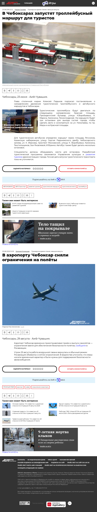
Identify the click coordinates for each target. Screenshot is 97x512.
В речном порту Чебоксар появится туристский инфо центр (72, 204)
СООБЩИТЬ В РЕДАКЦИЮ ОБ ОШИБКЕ (30, 468)
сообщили (81, 346)
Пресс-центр (52, 460)
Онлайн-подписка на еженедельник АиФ (33, 462)
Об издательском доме (36, 460)
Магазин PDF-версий (67, 460)
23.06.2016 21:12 (7, 9)
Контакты (21, 460)
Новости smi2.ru (10, 244)
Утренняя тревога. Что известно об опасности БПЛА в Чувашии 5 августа (26, 412)
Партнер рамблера (38, 503)
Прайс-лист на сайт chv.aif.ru (78, 462)
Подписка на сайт (58, 462)
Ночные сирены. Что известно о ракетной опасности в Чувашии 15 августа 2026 (27, 405)
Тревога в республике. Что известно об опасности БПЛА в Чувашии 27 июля (27, 420)
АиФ (22, 327)
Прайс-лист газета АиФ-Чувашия (30, 465)
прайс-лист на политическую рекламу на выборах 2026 (65, 465)
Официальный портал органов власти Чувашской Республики (25, 85)
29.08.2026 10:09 (8, 251)
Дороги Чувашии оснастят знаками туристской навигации (25, 212)
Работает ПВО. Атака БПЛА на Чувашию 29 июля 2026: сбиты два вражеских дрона (75, 412)
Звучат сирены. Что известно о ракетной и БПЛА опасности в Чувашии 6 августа (74, 405)
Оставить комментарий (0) (77, 168)
